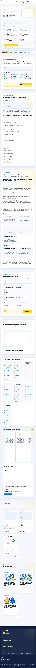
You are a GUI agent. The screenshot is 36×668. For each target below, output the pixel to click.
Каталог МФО (7, 661)
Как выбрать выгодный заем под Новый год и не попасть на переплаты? (26, 583)
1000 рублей (18, 386)
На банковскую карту (29, 387)
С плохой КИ (27, 2)
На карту (23, 2)
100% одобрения (8, 365)
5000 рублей (18, 396)
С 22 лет (17, 372)
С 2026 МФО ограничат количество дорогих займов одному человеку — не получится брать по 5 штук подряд (25, 523)
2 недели (7, 417)
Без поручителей (8, 370)
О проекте (3, 661)
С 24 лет (17, 377)
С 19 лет (17, 365)
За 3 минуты (8, 391)
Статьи (11, 661)
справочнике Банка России (22, 653)
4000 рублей (18, 394)
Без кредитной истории (29, 365)
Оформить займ (4, 52)
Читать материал (6, 531)
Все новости (17, 556)
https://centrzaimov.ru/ (14, 74)
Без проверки (29, 370)
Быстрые (7, 386)
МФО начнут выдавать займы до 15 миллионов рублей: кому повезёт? (9, 546)
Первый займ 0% (29, 368)
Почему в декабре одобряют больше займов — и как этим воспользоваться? (10, 606)
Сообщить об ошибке (27, 15)
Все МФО (13, 2)
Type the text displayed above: (14, 491)
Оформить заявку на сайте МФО (24, 84)
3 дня (7, 410)
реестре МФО (29, 653)
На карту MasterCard (28, 389)
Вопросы (25, 52)
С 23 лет (17, 375)
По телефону (8, 375)
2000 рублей (18, 389)
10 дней (7, 415)
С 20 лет (17, 367)
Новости (14, 661)
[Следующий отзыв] (32, 447)
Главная (5, 10)
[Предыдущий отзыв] (4, 447)
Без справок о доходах (8, 368)
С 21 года (17, 370)
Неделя (7, 412)
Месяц (7, 420)
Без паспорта (17, 2)
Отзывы (29, 52)
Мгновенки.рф (7, 1)
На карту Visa (29, 394)
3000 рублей (18, 391)
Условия (11, 52)
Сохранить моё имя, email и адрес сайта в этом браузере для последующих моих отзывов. (16, 487)
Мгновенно (7, 389)
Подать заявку (26, 311)
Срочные (7, 394)
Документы (20, 52)
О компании (15, 52)
